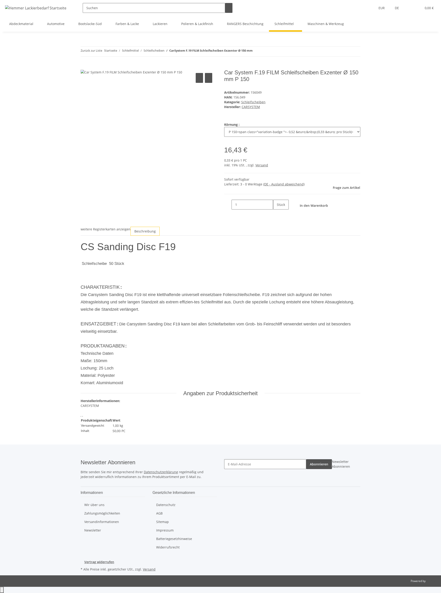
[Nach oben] (2, 590)
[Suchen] (228, 8)
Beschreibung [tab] (145, 231)
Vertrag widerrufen (99, 562)
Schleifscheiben (253, 102)
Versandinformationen (101, 522)
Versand (261, 165)
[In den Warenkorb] (84, 66)
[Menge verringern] (228, 205)
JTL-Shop (431, 581)
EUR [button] (382, 8)
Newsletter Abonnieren (341, 464)
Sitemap (162, 522)
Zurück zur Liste (91, 50)
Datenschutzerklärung (161, 472)
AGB (159, 513)
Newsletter (92, 530)
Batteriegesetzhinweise (174, 539)
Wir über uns (94, 505)
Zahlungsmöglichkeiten (102, 513)
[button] (409, 8)
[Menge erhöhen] (276, 214)
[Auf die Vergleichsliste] (199, 78)
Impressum (165, 530)
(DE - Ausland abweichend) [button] (284, 184)
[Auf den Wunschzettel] (208, 78)
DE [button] (397, 8)
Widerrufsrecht (168, 547)
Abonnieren (319, 464)
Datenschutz (165, 505)
